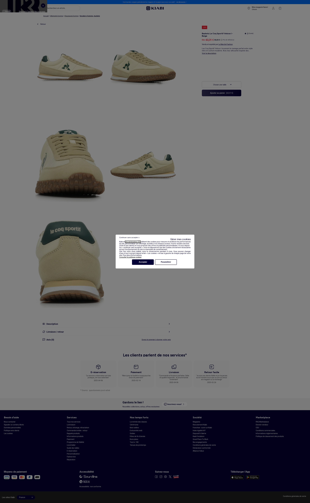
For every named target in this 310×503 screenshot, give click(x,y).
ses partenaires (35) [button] (133, 242)
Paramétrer (166, 262)
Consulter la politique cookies (130, 257)
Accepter (143, 262)
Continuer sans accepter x (129, 237)
